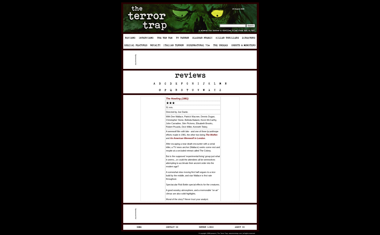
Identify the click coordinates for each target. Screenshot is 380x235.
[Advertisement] (191, 59)
